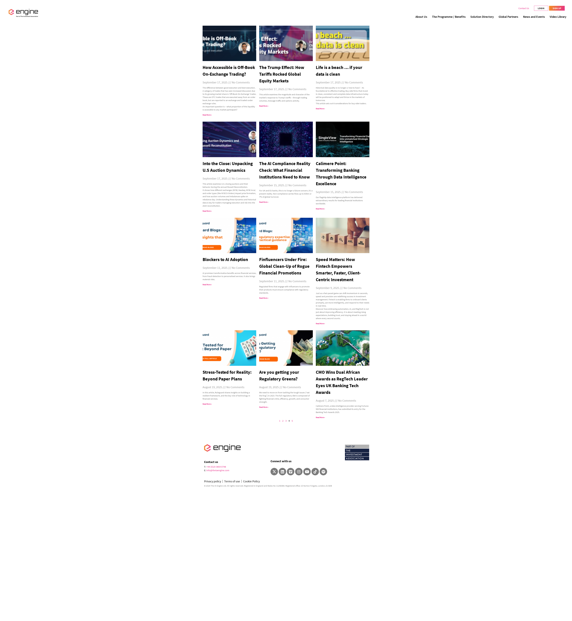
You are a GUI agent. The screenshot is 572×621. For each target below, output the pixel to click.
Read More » (207, 115)
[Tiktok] (315, 471)
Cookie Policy (251, 481)
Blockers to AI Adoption (225, 259)
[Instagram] (299, 471)
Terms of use (232, 481)
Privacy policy (212, 481)
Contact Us (523, 8)
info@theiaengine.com (217, 470)
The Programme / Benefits (449, 17)
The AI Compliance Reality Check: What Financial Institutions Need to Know (284, 170)
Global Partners (508, 17)
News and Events (534, 17)
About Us (421, 17)
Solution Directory (482, 17)
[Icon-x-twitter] (274, 471)
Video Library (558, 17)
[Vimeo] (290, 471)
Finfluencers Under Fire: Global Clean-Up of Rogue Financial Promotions (284, 266)
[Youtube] (307, 471)
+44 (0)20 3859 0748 (216, 466)
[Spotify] (323, 471)
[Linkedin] (282, 471)
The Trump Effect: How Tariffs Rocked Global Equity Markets (281, 74)
